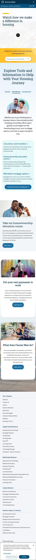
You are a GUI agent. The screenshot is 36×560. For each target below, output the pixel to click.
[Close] (33, 545)
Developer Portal (8, 421)
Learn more (7, 245)
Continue (24, 557)
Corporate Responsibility (10, 416)
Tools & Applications (9, 505)
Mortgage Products (8, 433)
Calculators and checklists (14, 144)
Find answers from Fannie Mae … (16, 59)
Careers (5, 405)
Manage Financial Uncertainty (11, 519)
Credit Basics (6, 530)
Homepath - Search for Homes (11, 452)
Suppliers (5, 418)
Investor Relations (8, 408)
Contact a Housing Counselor (11, 522)
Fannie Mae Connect (8, 446)
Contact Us (6, 402)
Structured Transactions (10, 497)
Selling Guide (6, 435)
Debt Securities (7, 502)
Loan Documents (7, 471)
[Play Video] (18, 35)
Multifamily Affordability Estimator (13, 477)
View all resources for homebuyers (17, 187)
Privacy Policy (7, 553)
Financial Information (9, 480)
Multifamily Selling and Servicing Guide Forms (16, 474)
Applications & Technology (10, 430)
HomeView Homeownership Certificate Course (16, 527)
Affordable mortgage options (16, 174)
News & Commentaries (9, 491)
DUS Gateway (7, 469)
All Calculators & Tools (9, 514)
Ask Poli (5, 441)
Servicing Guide (7, 438)
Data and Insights (8, 413)
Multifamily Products (9, 463)
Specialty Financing (8, 466)
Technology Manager (9, 449)
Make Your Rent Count (9, 533)
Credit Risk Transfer (8, 499)
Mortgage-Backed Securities (11, 494)
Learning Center (7, 444)
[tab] (7, 91)
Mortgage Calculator (9, 516)
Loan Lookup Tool (8, 525)
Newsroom (6, 410)
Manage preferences (11, 557)
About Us (5, 399)
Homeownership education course (15, 158)
